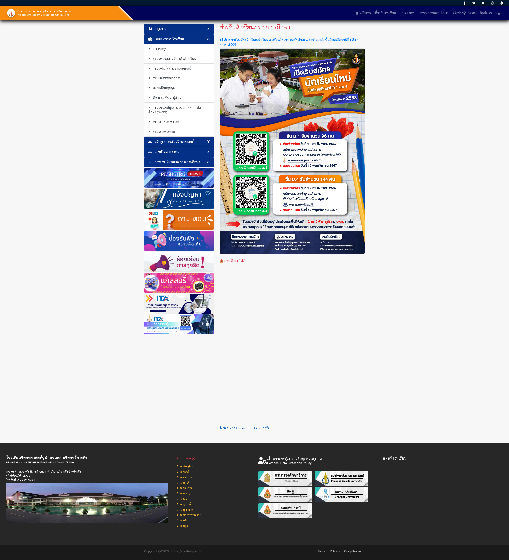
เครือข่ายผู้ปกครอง (464, 13)
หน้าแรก (365, 13)
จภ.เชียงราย (186, 477)
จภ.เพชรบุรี (185, 493)
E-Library (159, 49)
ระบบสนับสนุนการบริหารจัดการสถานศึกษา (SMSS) (176, 109)
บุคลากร (408, 13)
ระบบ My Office (164, 131)
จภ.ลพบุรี (184, 482)
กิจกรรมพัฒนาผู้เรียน (167, 97)
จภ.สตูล (183, 525)
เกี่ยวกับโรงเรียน (385, 13)
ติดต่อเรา (486, 13)
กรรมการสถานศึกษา (434, 13)
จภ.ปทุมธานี (186, 488)
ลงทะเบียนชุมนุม (164, 88)
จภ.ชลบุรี (184, 471)
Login (498, 13)
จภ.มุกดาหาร (186, 509)
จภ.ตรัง (183, 520)
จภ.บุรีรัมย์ (185, 504)
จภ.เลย (183, 498)
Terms (322, 551)
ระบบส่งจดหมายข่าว (167, 78)
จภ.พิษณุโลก (186, 466)
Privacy (335, 551)
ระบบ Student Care (166, 122)
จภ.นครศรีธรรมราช (190, 515)
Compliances (353, 551)
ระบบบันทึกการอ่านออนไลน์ (172, 68)
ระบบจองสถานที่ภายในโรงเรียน (174, 58)
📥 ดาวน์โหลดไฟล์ (232, 261)
